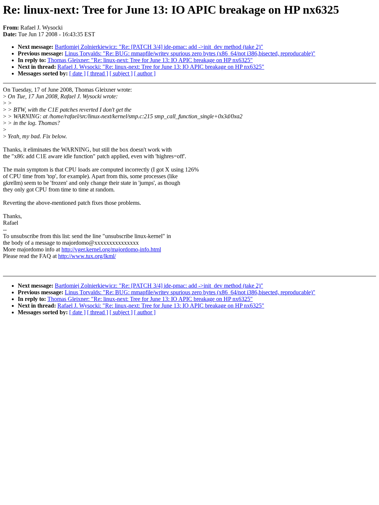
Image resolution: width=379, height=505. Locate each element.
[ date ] (77, 73)
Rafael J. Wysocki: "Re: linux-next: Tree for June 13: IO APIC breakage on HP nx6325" (160, 67)
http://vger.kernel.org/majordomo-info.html (111, 249)
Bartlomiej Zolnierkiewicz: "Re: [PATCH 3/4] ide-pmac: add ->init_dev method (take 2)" (159, 47)
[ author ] (144, 73)
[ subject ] (121, 73)
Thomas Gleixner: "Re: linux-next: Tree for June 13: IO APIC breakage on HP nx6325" (150, 60)
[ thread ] (97, 73)
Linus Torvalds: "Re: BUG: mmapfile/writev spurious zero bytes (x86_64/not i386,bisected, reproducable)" (190, 53)
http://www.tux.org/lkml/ (87, 256)
